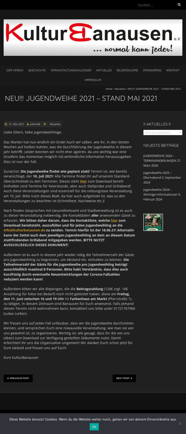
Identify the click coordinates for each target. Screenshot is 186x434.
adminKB (35, 124)
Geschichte (37, 70)
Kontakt (172, 70)
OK (94, 427)
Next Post (123, 378)
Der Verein (15, 70)
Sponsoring (152, 70)
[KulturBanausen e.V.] (93, 21)
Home (109, 88)
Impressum (93, 80)
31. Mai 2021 (16, 124)
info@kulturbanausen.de (24, 230)
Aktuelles (104, 70)
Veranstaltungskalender (71, 70)
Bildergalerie (127, 70)
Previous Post (19, 378)
